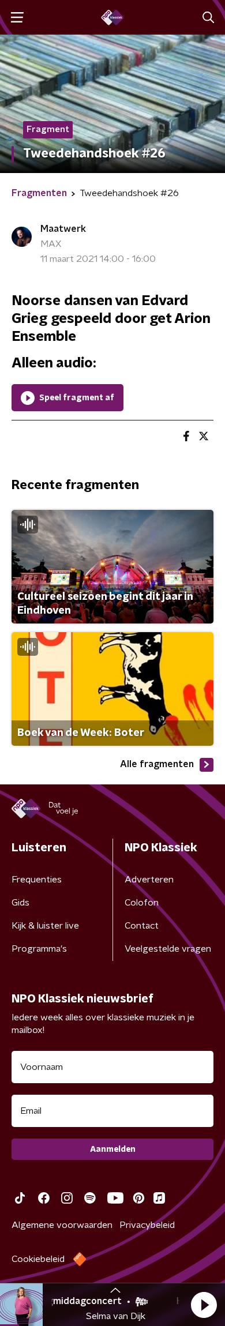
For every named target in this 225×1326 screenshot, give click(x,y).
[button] (203, 1304)
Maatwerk (63, 229)
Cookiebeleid (38, 1259)
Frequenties (37, 879)
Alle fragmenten (157, 764)
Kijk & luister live (45, 925)
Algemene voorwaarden (62, 1225)
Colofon (142, 902)
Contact (142, 925)
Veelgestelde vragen (168, 948)
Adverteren (149, 879)
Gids (20, 902)
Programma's (39, 948)
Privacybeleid (147, 1225)
